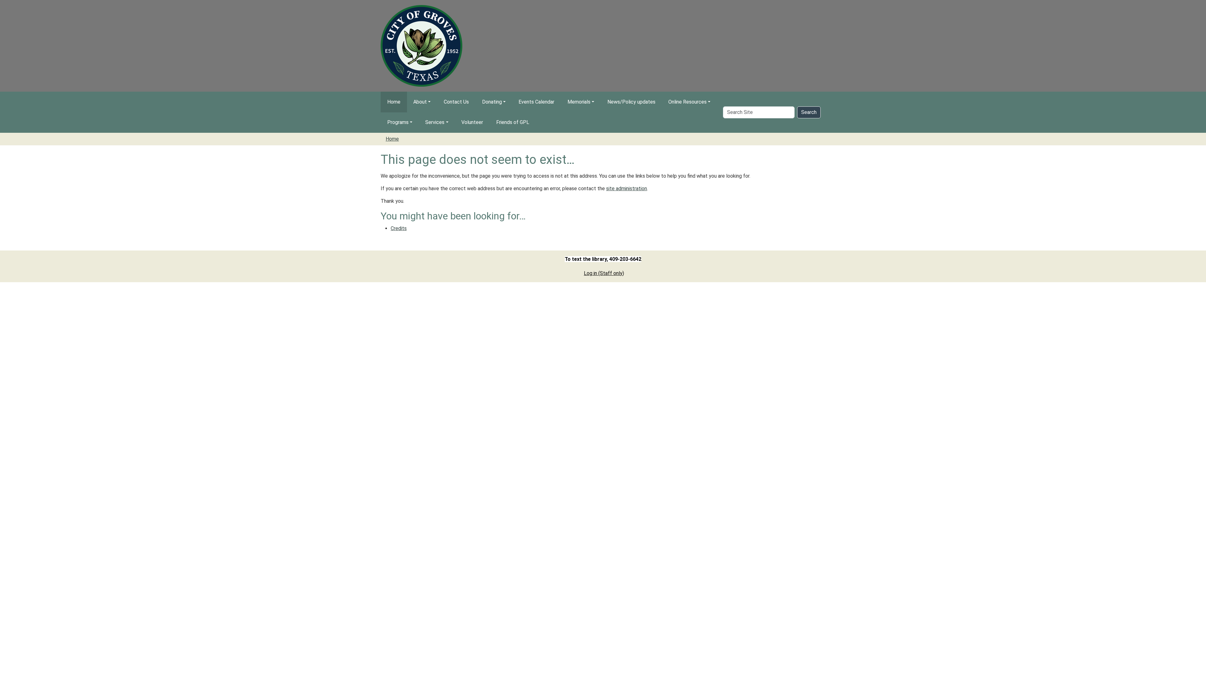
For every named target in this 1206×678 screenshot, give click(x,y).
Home (393, 102)
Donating (492, 102)
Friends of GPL (512, 122)
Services (434, 122)
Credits (399, 228)
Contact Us (456, 102)
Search (809, 112)
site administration (626, 188)
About (420, 102)
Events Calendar (536, 102)
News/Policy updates (631, 102)
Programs (398, 122)
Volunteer (472, 122)
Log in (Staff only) (604, 273)
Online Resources (687, 102)
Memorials (579, 102)
